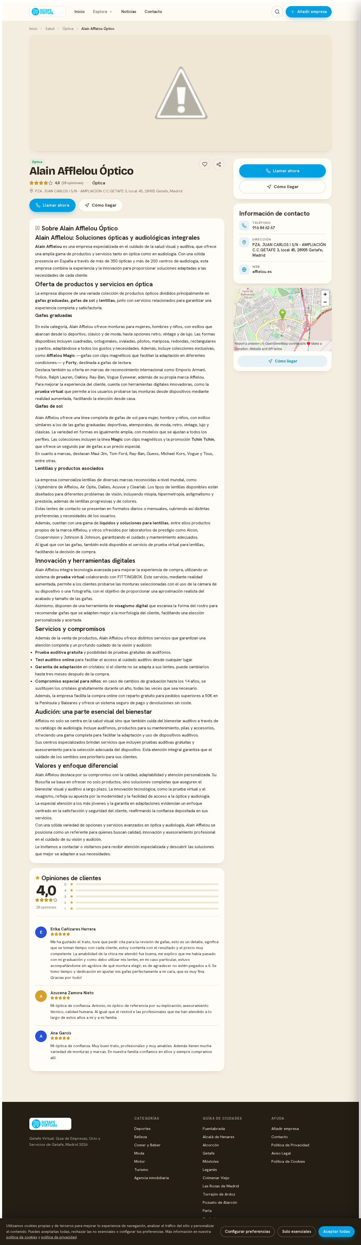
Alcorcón (211, 1144)
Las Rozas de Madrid (221, 1185)
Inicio (80, 11)
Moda (139, 1153)
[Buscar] (277, 11)
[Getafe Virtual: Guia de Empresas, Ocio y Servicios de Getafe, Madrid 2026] (47, 11)
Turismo (141, 1169)
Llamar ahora (56, 205)
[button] (180, 93)
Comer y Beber (147, 1144)
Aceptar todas (336, 1231)
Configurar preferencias (247, 1231)
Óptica (67, 28)
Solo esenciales (296, 1231)
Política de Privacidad (290, 1144)
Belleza (140, 1136)
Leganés (210, 1169)
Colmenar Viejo (216, 1177)
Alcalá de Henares (218, 1136)
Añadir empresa (312, 11)
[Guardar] (205, 164)
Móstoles (211, 1161)
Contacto (153, 11)
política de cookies (21, 1237)
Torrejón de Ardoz (219, 1194)
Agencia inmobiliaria (151, 1177)
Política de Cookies (288, 1161)
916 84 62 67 (263, 227)
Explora (100, 11)
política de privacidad (59, 1237)
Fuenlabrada (214, 1128)
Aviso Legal (281, 1153)
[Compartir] (218, 164)
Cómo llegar (104, 205)
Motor (139, 1161)
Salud (49, 28)
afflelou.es (262, 271)
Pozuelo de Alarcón (220, 1202)
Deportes (142, 1128)
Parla (207, 1210)
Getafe (209, 1153)
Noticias (128, 11)
